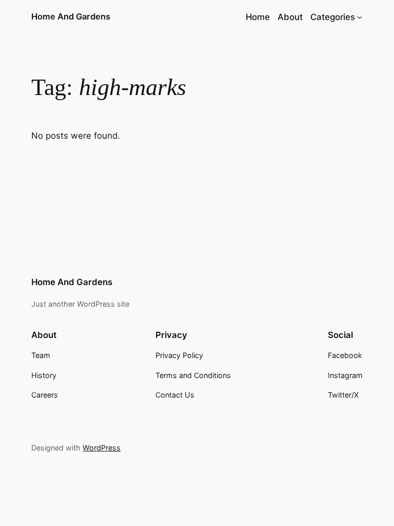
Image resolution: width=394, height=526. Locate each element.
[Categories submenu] (359, 17)
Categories (332, 17)
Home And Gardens (70, 16)
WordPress (102, 447)
